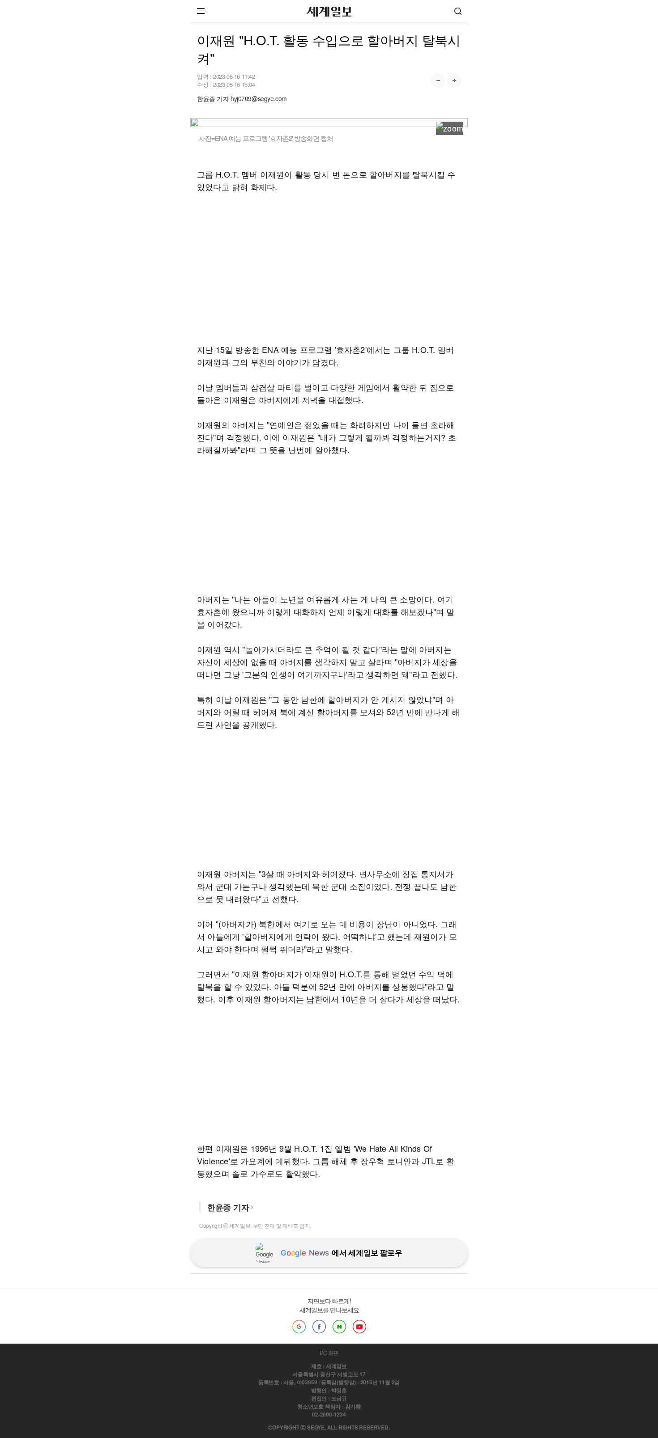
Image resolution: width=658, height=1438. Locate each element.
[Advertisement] (329, 268)
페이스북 (319, 1326)
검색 (458, 11)
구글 (299, 1326)
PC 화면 (329, 1353)
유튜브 (359, 1326)
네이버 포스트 (339, 1326)
